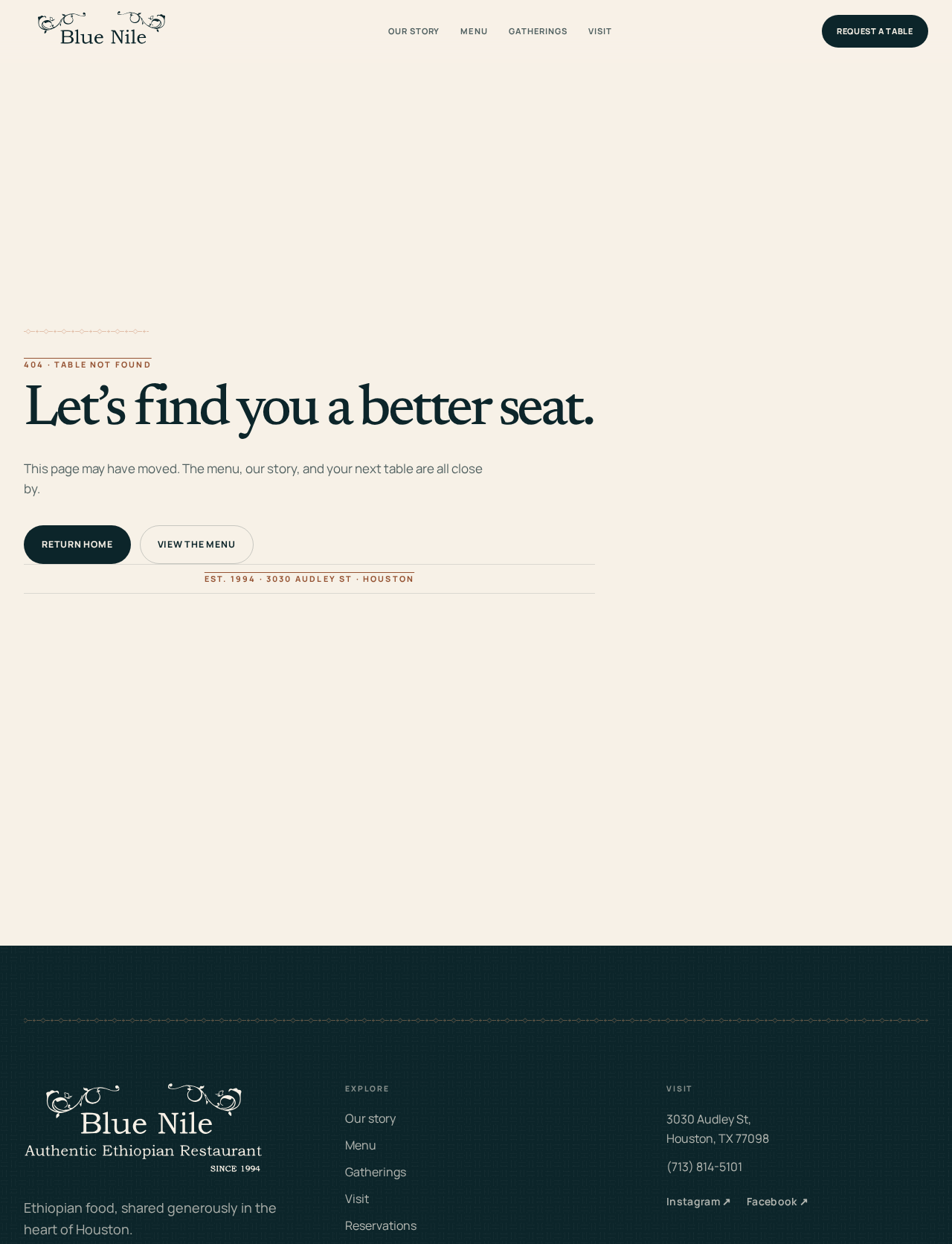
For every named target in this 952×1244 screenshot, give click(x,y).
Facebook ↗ (778, 1201)
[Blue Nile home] (101, 31)
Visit (599, 30)
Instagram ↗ (699, 1201)
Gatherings (538, 30)
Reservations (380, 1225)
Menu (474, 30)
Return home (77, 544)
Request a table (875, 30)
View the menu (197, 544)
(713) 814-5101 (704, 1166)
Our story (414, 30)
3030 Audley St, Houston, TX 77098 (717, 1129)
